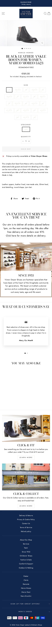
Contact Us (26, 523)
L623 (26, 129)
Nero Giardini (26, 596)
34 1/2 (17, 89)
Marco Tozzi (26, 592)
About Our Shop (26, 540)
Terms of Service (26, 527)
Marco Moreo (26, 53)
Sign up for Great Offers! (25, 604)
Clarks (26, 580)
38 (34, 96)
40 (26, 103)
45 (34, 117)
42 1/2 (26, 110)
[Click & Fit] (26, 428)
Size (26, 85)
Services (26, 544)
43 (34, 110)
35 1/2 (34, 89)
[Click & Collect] (26, 476)
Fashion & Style (26, 560)
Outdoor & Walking (26, 568)
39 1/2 (17, 103)
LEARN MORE (26, 457)
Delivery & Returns (26, 515)
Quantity (26, 137)
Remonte (26, 584)
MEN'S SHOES (25, 611)
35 (26, 89)
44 (17, 117)
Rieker (26, 576)
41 (43, 103)
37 (18, 96)
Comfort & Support (26, 563)
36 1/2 (9, 96)
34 (9, 89)
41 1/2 (9, 110)
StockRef (26, 125)
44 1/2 (26, 117)
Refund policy (26, 531)
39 (9, 103)
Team (26, 548)
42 (17, 110)
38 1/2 (42, 96)
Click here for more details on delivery (25, 235)
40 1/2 (34, 103)
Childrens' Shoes (26, 556)
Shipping (23, 76)
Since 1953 (26, 552)
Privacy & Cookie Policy (26, 519)
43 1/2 (43, 110)
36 (43, 89)
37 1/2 (26, 96)
